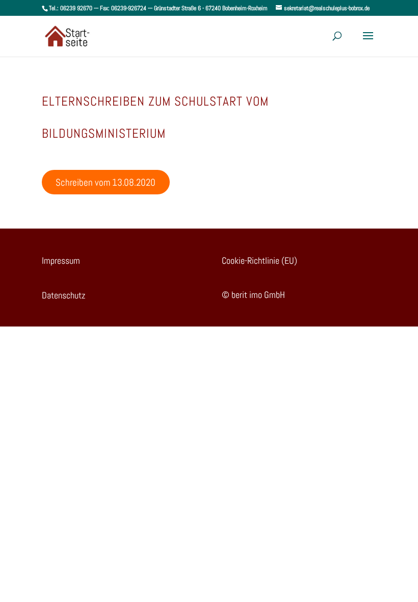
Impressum (61, 260)
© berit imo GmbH (253, 294)
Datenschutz (63, 295)
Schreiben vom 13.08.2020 (105, 182)
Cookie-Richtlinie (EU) (259, 260)
